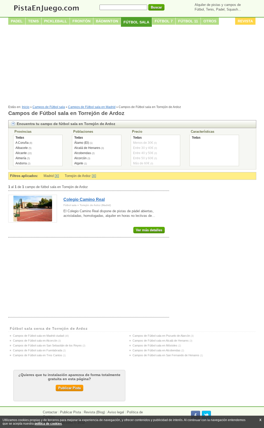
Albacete (21, 148)
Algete (78, 163)
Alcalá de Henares (87, 148)
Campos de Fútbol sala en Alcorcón (35, 340)
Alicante (21, 153)
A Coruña (22, 143)
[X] (57, 176)
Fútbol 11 (188, 21)
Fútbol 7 (164, 21)
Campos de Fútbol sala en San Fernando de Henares (166, 355)
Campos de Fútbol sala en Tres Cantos (37, 355)
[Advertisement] (132, 67)
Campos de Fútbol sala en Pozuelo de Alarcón (161, 335)
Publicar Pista (69, 388)
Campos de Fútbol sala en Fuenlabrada (37, 350)
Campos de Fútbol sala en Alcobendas (156, 350)
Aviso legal (116, 412)
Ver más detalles (149, 230)
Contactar (50, 412)
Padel (17, 21)
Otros (209, 21)
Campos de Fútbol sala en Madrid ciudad (38, 335)
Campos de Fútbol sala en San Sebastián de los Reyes (47, 345)
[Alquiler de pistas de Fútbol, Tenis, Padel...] (46, 12)
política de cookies (48, 423)
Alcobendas (82, 153)
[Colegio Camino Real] (33, 208)
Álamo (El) (81, 143)
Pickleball (55, 21)
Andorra (21, 163)
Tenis (33, 21)
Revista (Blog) (94, 412)
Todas (19, 137)
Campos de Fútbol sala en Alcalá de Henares (161, 340)
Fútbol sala (136, 22)
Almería (20, 158)
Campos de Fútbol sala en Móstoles (155, 345)
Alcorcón (80, 158)
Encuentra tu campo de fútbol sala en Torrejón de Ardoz (66, 124)
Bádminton (107, 21)
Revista (245, 21)
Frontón (81, 21)
